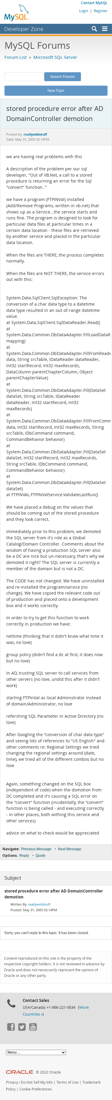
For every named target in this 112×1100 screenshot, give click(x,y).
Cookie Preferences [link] (35, 1089)
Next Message (69, 849)
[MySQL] (17, 12)
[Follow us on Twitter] (22, 1029)
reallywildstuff (39, 904)
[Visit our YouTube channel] (33, 1029)
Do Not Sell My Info (37, 1082)
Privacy (12, 1082)
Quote (40, 856)
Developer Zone (23, 28)
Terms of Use (67, 1082)
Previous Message (36, 849)
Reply (24, 856)
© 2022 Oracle (48, 1072)
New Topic (56, 90)
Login (83, 10)
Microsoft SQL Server (55, 57)
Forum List (15, 57)
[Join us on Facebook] (11, 1029)
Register (101, 10)
